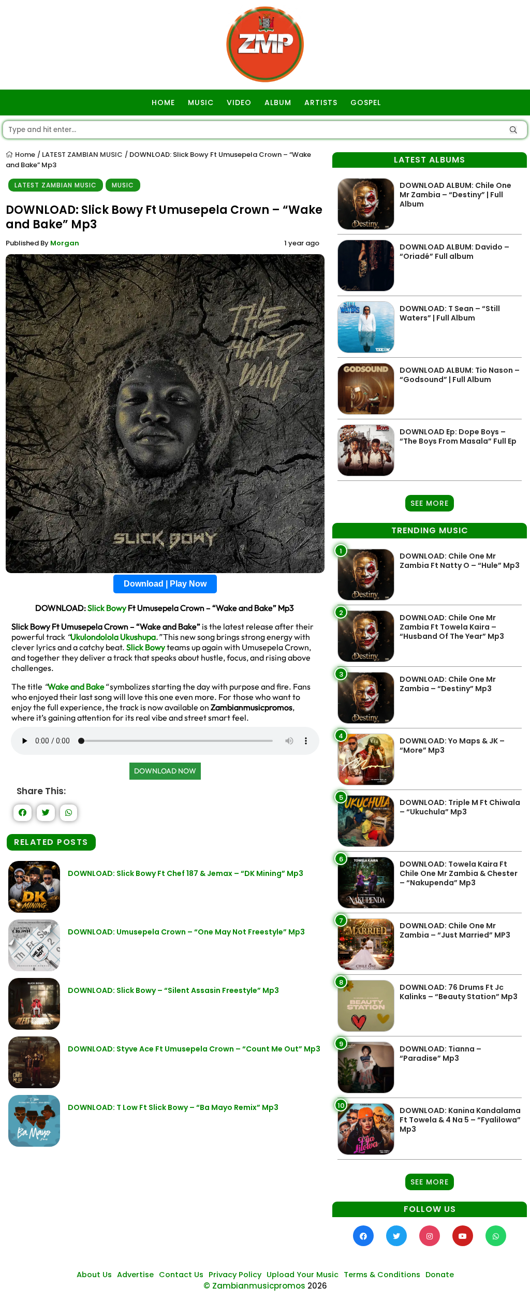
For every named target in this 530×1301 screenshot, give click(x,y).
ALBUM (277, 102)
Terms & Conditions (382, 1274)
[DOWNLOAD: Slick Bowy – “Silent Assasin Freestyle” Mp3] (34, 1026)
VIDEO (239, 102)
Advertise (135, 1274)
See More (429, 503)
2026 (317, 1285)
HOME (163, 102)
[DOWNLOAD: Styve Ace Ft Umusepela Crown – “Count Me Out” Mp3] (34, 1085)
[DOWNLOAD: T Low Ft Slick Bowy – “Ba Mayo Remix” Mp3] (34, 1143)
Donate (439, 1274)
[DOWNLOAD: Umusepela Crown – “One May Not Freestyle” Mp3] (34, 968)
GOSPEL (365, 102)
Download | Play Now (165, 583)
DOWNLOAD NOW (165, 771)
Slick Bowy (106, 608)
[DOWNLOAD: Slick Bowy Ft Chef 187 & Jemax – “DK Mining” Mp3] (34, 909)
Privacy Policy (235, 1274)
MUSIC (201, 102)
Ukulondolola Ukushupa (113, 637)
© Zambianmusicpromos (254, 1285)
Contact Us (181, 1274)
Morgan (64, 243)
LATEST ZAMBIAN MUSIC (82, 154)
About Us (94, 1274)
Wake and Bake (76, 686)
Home (24, 154)
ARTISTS (320, 102)
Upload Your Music (302, 1274)
